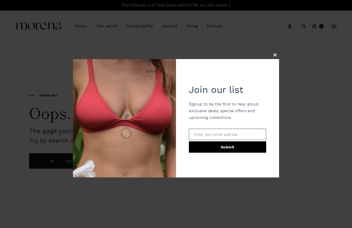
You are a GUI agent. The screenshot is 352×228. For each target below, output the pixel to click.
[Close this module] (275, 55)
